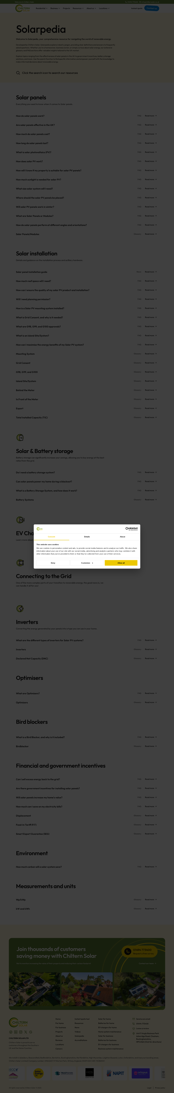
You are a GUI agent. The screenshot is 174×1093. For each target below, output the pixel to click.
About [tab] (122, 537)
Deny (53, 563)
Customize (85, 563)
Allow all (121, 563)
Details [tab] (87, 537)
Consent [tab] (51, 537)
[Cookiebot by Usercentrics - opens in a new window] (127, 529)
